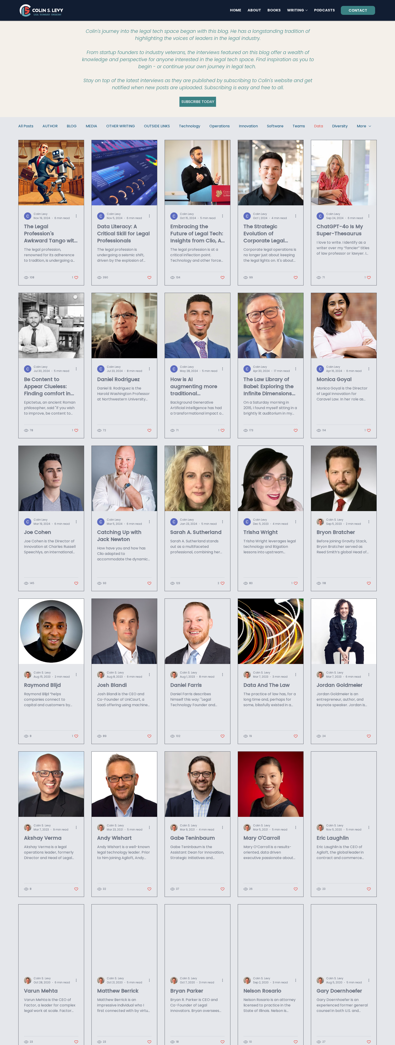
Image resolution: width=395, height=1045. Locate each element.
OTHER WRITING (120, 126)
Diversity (340, 126)
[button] (197, 102)
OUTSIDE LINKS (157, 126)
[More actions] (77, 216)
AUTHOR (50, 126)
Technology (189, 126)
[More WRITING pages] (306, 10)
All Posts (25, 126)
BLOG (72, 126)
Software (275, 126)
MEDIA (91, 126)
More (361, 126)
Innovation (248, 126)
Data (318, 126)
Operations (219, 126)
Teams (299, 126)
